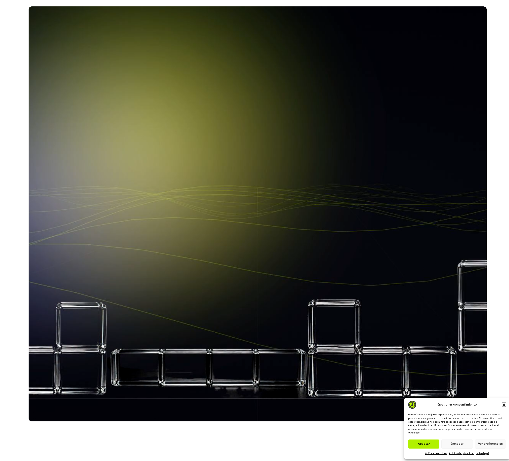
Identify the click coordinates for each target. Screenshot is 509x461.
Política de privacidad (461, 453)
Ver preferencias (490, 443)
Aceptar (424, 443)
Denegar (457, 443)
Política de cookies (436, 453)
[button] (504, 405)
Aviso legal (482, 453)
